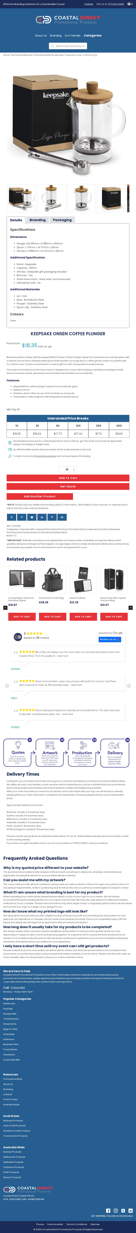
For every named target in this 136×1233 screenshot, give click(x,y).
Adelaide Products (13, 1162)
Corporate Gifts (26, 529)
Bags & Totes (10, 1029)
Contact (88, 4)
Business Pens (11, 1044)
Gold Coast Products (14, 1125)
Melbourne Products (14, 1157)
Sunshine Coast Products (16, 1130)
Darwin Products (12, 1177)
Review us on (108, 639)
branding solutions (46, 456)
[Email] (31, 517)
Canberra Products (13, 1167)
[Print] (62, 517)
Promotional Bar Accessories (49, 55)
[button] (129, 4)
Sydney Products (12, 1151)
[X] (11, 517)
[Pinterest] (52, 517)
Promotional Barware (22, 55)
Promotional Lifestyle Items (54, 532)
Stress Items (9, 1023)
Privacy (40, 1224)
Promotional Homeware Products (23, 532)
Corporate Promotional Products (51, 529)
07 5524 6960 (18, 987)
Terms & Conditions (76, 1224)
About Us (41, 35)
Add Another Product (40, 496)
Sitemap (95, 1224)
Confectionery (11, 1018)
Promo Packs (10, 1099)
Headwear (9, 1054)
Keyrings (8, 1008)
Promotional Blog (12, 1079)
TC (15, 535)
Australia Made (11, 1104)
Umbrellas (8, 1034)
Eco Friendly (73, 35)
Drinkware (8, 1039)
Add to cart (68, 478)
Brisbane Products (13, 1120)
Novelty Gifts (9, 1013)
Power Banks (10, 1049)
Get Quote (68, 486)
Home (6, 55)
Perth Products (11, 1172)
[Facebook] (21, 517)
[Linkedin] (42, 517)
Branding (56, 35)
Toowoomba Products (15, 1135)
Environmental (55, 1224)
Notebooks (9, 1003)
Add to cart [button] (52, 616)
